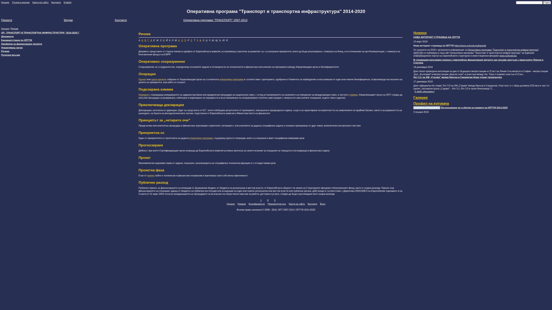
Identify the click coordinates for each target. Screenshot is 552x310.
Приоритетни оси (277, 204)
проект (150, 175)
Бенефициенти (257, 204)
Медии (68, 20)
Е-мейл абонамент (425, 91)
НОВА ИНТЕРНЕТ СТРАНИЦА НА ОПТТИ (436, 37)
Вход (322, 204)
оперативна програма (231, 79)
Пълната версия (21, 2)
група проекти (158, 79)
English (67, 2)
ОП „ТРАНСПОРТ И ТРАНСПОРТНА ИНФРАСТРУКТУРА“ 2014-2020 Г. (40, 33)
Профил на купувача (431, 103)
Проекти (6, 20)
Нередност (144, 95)
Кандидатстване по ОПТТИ (16, 40)
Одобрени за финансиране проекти (21, 44)
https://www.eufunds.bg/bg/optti (470, 45)
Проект (142, 79)
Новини (420, 33)
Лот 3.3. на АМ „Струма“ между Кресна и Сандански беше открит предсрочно (457, 77)
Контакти (56, 2)
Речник (14, 29)
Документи (7, 36)
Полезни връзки (10, 55)
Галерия (420, 97)
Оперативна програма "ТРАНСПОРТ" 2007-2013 (215, 20)
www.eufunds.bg (508, 56)
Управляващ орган (12, 47)
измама (353, 95)
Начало (5, 2)
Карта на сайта (40, 2)
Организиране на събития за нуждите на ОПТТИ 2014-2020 (474, 107)
